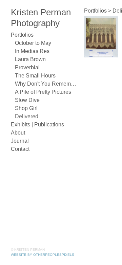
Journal (20, 141)
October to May (33, 43)
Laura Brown (30, 59)
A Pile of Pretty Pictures (43, 92)
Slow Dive (27, 100)
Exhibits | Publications (37, 124)
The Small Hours (35, 75)
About (18, 133)
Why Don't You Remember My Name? (47, 84)
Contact (20, 149)
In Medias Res (32, 51)
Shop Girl (26, 108)
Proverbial (27, 67)
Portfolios (22, 35)
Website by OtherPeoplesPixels (42, 255)
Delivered (26, 116)
